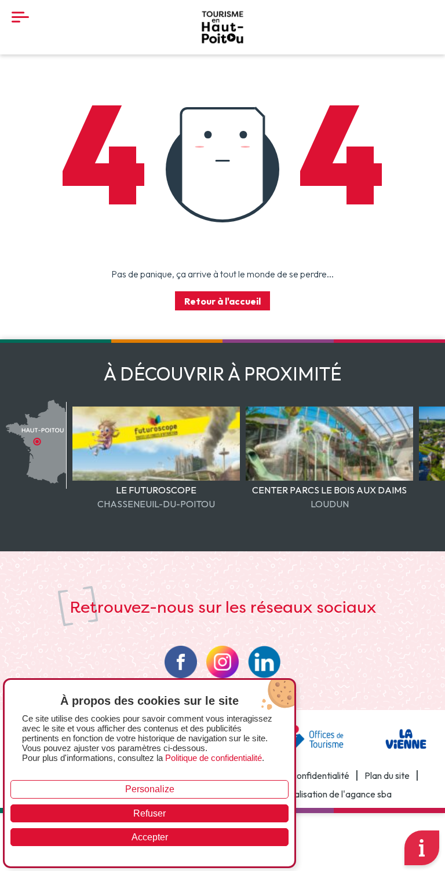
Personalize (149, 789)
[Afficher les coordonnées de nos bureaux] (421, 847)
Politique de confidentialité (296, 775)
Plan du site (387, 775)
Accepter (150, 837)
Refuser (149, 813)
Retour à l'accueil (222, 301)
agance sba (368, 794)
